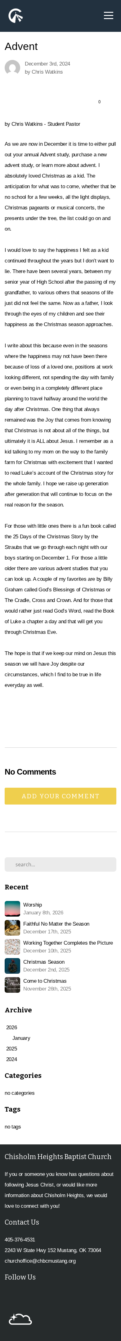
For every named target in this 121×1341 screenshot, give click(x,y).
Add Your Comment (60, 796)
